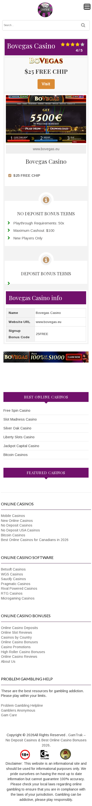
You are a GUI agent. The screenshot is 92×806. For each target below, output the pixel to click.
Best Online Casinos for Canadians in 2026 (34, 540)
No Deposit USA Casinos (20, 530)
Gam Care (9, 715)
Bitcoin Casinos (15, 455)
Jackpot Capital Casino (21, 446)
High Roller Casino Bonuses (23, 652)
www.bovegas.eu (46, 149)
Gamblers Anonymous (18, 710)
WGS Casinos (12, 574)
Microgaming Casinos (18, 598)
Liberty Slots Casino (19, 437)
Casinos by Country (16, 637)
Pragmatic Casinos (15, 584)
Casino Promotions (16, 647)
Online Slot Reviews (16, 632)
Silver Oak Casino (17, 428)
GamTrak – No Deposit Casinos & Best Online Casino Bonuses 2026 (46, 740)
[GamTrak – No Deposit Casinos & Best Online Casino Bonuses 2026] (45, 16)
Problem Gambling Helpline (22, 705)
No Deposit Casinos (16, 525)
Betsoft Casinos (13, 569)
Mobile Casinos (13, 516)
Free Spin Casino (16, 410)
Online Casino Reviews (19, 657)
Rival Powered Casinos (19, 588)
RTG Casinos (12, 593)
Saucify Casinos (13, 579)
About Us (8, 661)
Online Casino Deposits (19, 628)
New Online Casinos (17, 521)
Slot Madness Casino (20, 419)
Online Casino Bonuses (19, 642)
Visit (46, 84)
